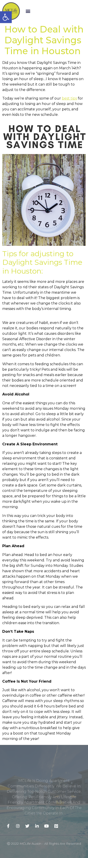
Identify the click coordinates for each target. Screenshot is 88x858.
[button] (28, 11)
